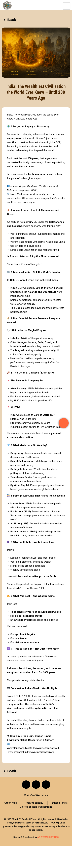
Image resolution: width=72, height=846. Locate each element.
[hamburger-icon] (66, 6)
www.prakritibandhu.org (41, 752)
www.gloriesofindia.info (19, 748)
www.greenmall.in (17, 752)
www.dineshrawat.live (46, 748)
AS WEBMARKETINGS (48, 837)
